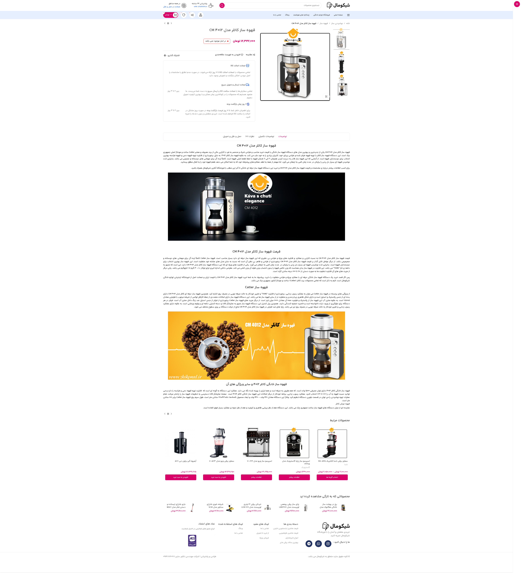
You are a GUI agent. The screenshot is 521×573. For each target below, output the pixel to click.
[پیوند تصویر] (336, 534)
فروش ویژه (264, 546)
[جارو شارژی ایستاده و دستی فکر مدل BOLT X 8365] (192, 516)
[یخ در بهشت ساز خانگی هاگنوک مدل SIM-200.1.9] (343, 516)
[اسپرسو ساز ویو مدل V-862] (256, 451)
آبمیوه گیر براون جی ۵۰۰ (185, 469)
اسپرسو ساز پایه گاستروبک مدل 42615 (296, 471)
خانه (348, 31)
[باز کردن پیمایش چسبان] (348, 23)
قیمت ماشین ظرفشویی (288, 541)
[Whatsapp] (318, 551)
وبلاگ (240, 536)
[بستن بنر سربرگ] (3, 4)
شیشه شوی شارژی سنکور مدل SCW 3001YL (215, 515)
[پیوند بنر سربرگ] (256, 4)
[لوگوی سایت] (338, 13)
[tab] (282, 145)
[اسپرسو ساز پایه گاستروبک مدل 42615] (294, 451)
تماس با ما (264, 536)
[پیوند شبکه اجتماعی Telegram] (165, 64)
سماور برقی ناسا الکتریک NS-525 (333, 469)
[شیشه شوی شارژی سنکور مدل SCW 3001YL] (229, 516)
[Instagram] (328, 551)
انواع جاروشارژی (291, 546)
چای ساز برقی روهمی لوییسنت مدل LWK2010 (289, 514)
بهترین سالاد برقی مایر (289, 550)
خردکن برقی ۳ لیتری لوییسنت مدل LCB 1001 (251, 514)
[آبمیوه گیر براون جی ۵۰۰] (180, 451)
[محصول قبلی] (171, 31)
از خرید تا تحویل (262, 541)
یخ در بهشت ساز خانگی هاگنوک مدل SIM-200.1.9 (328, 515)
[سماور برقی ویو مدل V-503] (218, 451)
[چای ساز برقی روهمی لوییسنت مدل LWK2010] (305, 516)
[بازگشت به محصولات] (168, 31)
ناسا (346, 472)
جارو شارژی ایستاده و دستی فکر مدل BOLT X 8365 (176, 515)
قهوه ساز (324, 31)
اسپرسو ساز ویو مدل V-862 (259, 469)
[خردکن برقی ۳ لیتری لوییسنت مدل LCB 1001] (267, 516)
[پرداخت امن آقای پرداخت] (193, 548)
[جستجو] (222, 13)
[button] (218, 485)
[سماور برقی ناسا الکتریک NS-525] (332, 451)
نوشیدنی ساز (337, 31)
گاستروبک (305, 475)
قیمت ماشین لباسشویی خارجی (285, 536)
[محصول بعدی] (164, 31)
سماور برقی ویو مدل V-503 (221, 469)
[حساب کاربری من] (200, 23)
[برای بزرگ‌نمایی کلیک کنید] (326, 104)
